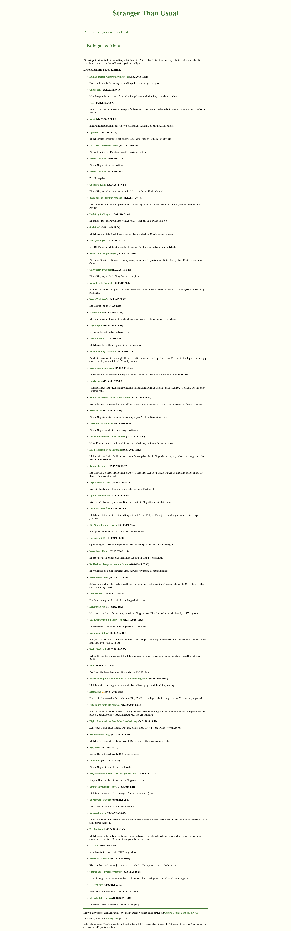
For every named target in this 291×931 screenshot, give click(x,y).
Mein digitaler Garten (100, 898)
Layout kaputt (96, 338)
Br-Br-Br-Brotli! (98, 649)
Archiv (89, 31)
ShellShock (95, 227)
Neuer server (96, 410)
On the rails (95, 89)
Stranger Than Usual (145, 12)
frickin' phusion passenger (102, 253)
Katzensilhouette (97, 813)
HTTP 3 (93, 845)
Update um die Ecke (99, 495)
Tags (116, 31)
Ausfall (93, 119)
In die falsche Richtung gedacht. (105, 197)
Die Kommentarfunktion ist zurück (107, 436)
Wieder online (96, 312)
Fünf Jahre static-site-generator (105, 704)
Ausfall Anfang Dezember (102, 351)
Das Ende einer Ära (99, 508)
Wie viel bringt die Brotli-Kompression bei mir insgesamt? (119, 678)
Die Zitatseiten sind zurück (103, 525)
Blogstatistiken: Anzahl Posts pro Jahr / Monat (113, 773)
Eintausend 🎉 (97, 691)
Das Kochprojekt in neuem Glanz (106, 619)
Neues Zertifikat (97, 158)
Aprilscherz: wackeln (100, 799)
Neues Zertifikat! (98, 299)
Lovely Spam (96, 381)
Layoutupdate (96, 325)
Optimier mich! (97, 538)
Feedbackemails (97, 829)
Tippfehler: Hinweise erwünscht (105, 871)
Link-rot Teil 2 (96, 593)
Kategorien (103, 31)
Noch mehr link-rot (99, 633)
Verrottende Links (98, 577)
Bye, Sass (94, 747)
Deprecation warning (100, 482)
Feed (124, 31)
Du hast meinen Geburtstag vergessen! (109, 76)
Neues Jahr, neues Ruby (101, 368)
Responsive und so (98, 466)
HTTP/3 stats (96, 884)
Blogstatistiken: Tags (99, 734)
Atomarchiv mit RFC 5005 (103, 786)
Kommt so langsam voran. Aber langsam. (110, 397)
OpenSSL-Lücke (98, 184)
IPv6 (91, 665)
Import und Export (99, 551)
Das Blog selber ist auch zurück (105, 449)
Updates (93, 132)
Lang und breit (97, 606)
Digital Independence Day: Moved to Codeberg (113, 721)
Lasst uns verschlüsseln (101, 423)
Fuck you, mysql (97, 240)
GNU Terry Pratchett (100, 269)
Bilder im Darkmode (100, 858)
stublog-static (112, 918)
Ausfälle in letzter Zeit (100, 283)
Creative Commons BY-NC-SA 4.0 (181, 912)
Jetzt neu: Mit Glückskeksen (103, 145)
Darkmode (94, 760)
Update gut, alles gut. (100, 214)
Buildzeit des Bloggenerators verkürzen (109, 564)
